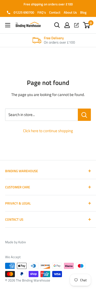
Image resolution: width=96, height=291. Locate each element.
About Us (70, 12)
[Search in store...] (84, 115)
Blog (83, 12)
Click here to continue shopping (48, 131)
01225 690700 (23, 12)
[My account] (67, 25)
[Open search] (57, 25)
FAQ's (41, 12)
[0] (86, 25)
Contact (54, 12)
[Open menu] (7, 25)
